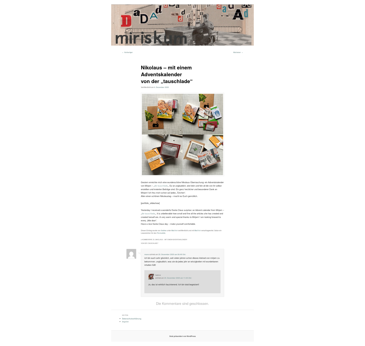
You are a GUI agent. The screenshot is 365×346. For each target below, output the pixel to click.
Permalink (161, 233)
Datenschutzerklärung (131, 318)
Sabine (164, 230)
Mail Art (174, 230)
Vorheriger (127, 52)
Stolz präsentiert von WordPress (182, 336)
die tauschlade (161, 185)
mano (146, 254)
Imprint (125, 321)
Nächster (238, 52)
